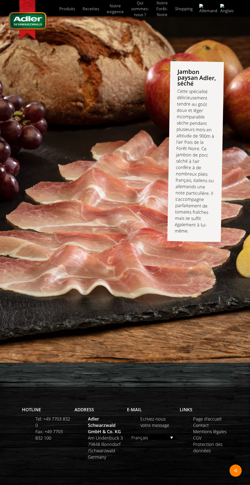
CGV (197, 438)
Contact (201, 425)
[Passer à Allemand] (208, 9)
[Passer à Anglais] (227, 9)
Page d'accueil (207, 419)
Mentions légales (210, 431)
